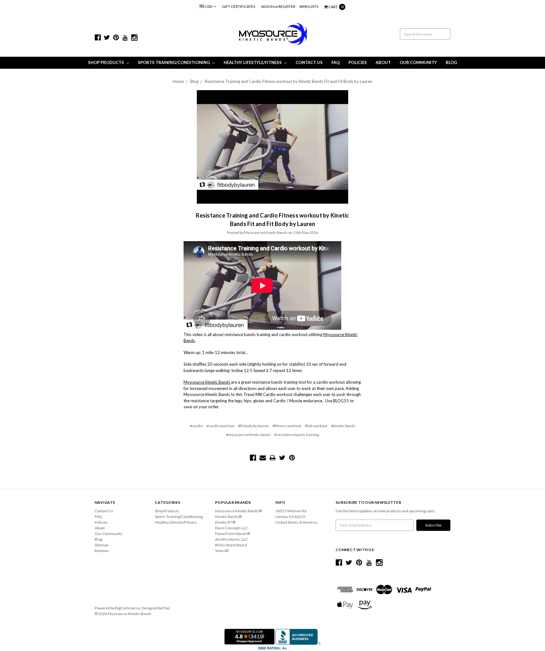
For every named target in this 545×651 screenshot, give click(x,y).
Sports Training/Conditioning (174, 62)
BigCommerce (127, 608)
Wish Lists (308, 6)
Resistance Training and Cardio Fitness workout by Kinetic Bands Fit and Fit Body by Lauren (288, 81)
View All (222, 550)
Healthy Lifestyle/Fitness (253, 62)
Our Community (418, 62)
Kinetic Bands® (228, 516)
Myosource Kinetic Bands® (238, 511)
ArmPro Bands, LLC (231, 539)
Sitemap (101, 545)
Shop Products (106, 62)
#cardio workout (220, 425)
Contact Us (309, 62)
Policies (358, 62)
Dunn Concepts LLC (231, 528)
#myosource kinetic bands (248, 434)
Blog (451, 62)
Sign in (267, 6)
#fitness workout (286, 425)
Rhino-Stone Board (231, 545)
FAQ (335, 62)
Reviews (102, 550)
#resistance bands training (296, 434)
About (383, 62)
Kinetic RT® (225, 522)
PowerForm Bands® (232, 533)
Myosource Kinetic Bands (207, 382)
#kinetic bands (343, 425)
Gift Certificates (238, 6)
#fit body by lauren (253, 425)
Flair (166, 608)
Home (178, 81)
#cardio (196, 425)
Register (286, 6)
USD (208, 6)
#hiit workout (316, 425)
